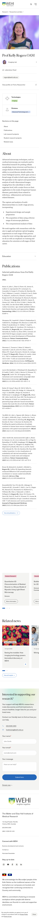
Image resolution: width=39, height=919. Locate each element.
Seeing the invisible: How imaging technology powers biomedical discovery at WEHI (15, 656)
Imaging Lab (12, 62)
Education (6, 256)
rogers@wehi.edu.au (11, 77)
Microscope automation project (15, 547)
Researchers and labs (16, 12)
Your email (6, 747)
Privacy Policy (24, 914)
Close (34, 914)
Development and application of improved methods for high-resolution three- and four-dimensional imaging (15, 535)
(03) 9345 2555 (6, 827)
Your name (6, 736)
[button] (35, 4)
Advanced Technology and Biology (21, 112)
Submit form (19, 777)
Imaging (14, 101)
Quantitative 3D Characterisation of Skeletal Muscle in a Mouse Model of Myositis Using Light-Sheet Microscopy (15, 586)
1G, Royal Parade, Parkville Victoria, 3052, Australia (10, 823)
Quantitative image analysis (14, 554)
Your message (7, 759)
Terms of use (8, 916)
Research (5, 12)
